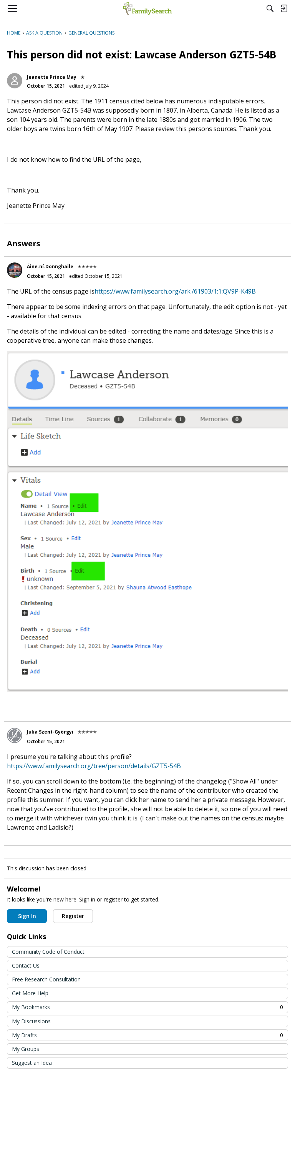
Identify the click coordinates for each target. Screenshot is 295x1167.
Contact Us (26, 965)
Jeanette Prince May (51, 77)
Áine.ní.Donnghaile (50, 266)
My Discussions (31, 1021)
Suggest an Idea (32, 1062)
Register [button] (73, 916)
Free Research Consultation (46, 979)
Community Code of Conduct (48, 951)
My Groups (25, 1048)
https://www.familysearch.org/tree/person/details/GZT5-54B (94, 766)
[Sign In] (284, 8)
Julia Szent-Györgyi (50, 732)
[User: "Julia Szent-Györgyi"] (14, 735)
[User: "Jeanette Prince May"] (14, 80)
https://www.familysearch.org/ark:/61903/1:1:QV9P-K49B (175, 291)
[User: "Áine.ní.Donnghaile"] (14, 270)
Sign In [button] (27, 916)
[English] (147, 8)
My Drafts (147, 1035)
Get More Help (30, 993)
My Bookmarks (147, 1007)
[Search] (270, 8)
